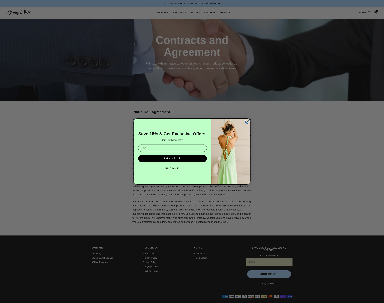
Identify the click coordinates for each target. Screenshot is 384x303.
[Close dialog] (247, 122)
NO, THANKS (172, 168)
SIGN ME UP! (173, 158)
